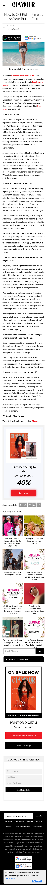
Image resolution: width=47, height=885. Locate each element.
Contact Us (8, 826)
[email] (39, 505)
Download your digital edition (23, 735)
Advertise (30, 821)
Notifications (9, 821)
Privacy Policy (37, 826)
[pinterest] (30, 505)
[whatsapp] (34, 505)
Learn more (10, 878)
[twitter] (25, 505)
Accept (36, 881)
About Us (39, 821)
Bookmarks (20, 821)
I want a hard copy (23, 745)
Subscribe (23, 493)
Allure (34, 421)
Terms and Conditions (22, 826)
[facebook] (21, 505)
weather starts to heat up (22, 75)
